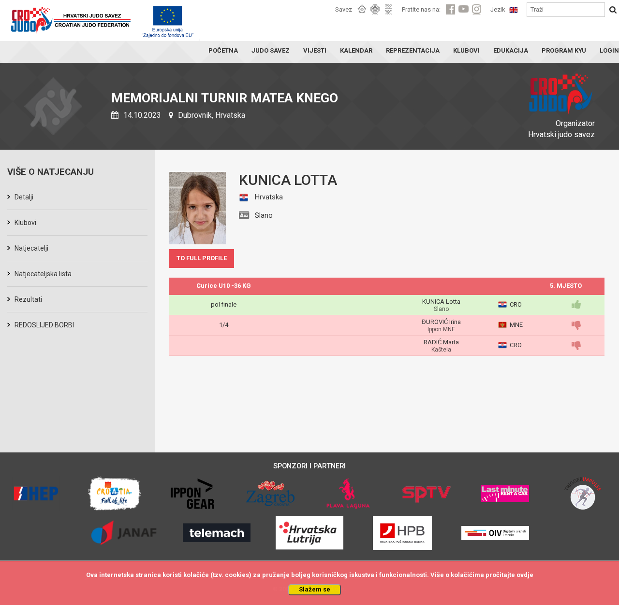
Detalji (24, 197)
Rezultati (28, 299)
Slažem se (314, 589)
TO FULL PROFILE (202, 258)
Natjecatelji (31, 248)
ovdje (524, 574)
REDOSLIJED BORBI (44, 325)
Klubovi (25, 222)
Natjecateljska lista (43, 274)
